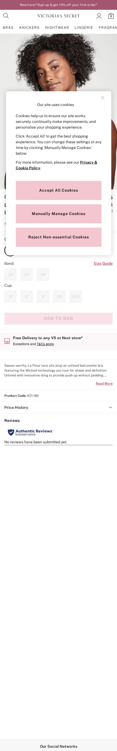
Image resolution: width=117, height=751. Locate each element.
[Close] (103, 98)
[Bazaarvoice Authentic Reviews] (30, 432)
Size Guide (103, 263)
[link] (6, 16)
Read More (104, 383)
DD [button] (59, 296)
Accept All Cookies (58, 190)
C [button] (26, 296)
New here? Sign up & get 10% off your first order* (58, 5)
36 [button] (43, 274)
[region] (58, 173)
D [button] (43, 296)
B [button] (10, 296)
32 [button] (10, 274)
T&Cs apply (45, 343)
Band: (9, 263)
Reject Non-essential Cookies (58, 237)
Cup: (8, 285)
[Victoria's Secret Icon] (58, 15)
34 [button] (26, 274)
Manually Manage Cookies (58, 213)
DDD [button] (76, 296)
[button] (58, 407)
